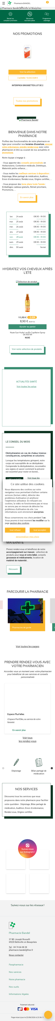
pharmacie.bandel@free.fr (21, 950)
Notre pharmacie (17, 979)
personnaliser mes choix (27, 536)
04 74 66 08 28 (20, 947)
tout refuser (15, 530)
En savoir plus (26, 197)
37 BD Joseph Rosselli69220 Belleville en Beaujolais (23, 940)
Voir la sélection (27, 72)
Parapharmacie (16, 964)
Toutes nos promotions (27, 101)
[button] (17, 7)
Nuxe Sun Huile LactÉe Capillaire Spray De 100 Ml (27, 333)
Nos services (15, 972)
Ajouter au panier (27, 326)
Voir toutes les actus (26, 386)
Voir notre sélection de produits (27, 349)
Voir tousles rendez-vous (27, 739)
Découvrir (13, 569)
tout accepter (40, 530)
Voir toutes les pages (27, 646)
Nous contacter (16, 955)
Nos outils (14, 987)
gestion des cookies (19, 523)
